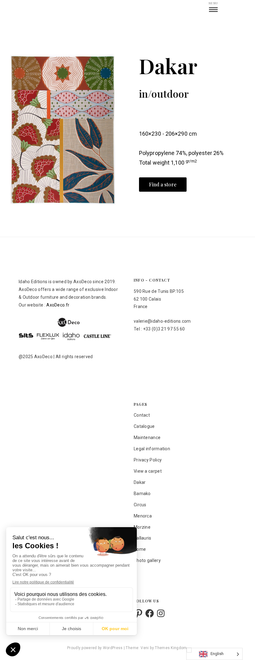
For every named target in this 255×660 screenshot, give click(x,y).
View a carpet (148, 471)
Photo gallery (147, 560)
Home (140, 549)
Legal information (152, 448)
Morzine (142, 527)
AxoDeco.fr (57, 304)
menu (213, 3)
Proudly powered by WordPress (95, 648)
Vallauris (142, 538)
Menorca (143, 515)
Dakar (140, 482)
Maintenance (147, 437)
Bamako (142, 493)
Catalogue (144, 426)
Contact (142, 415)
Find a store (163, 184)
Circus (140, 504)
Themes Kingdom (171, 648)
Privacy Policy (148, 459)
